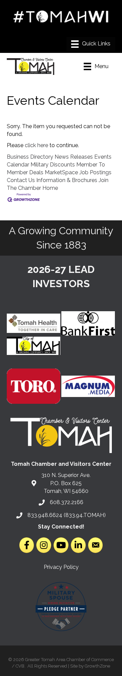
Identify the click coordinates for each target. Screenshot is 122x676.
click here (36, 145)
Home (50, 188)
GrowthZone (97, 666)
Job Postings (95, 172)
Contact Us (21, 180)
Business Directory (30, 157)
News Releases (74, 157)
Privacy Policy (61, 567)
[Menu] (90, 44)
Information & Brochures (66, 180)
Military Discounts (52, 164)
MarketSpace (61, 172)
